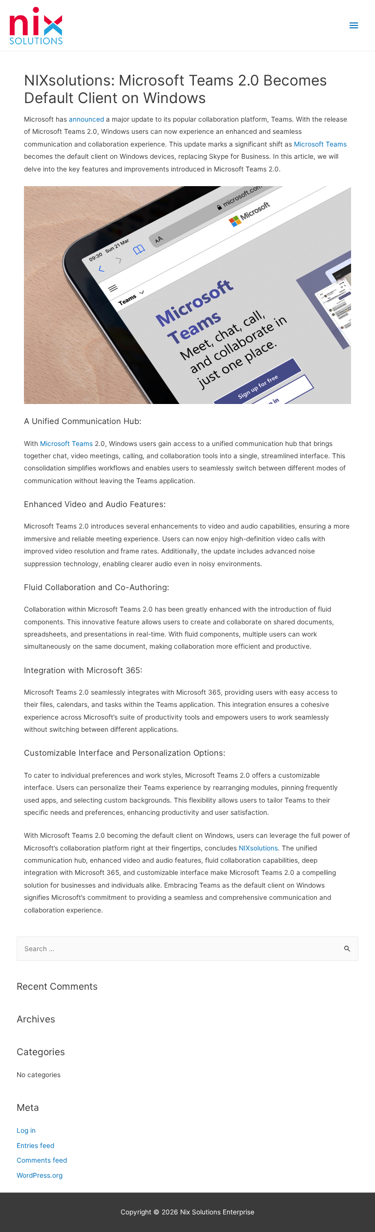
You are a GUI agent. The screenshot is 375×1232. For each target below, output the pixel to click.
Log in (26, 1130)
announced (86, 119)
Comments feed (42, 1160)
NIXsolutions (258, 848)
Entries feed (35, 1145)
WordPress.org (39, 1175)
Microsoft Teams (320, 144)
